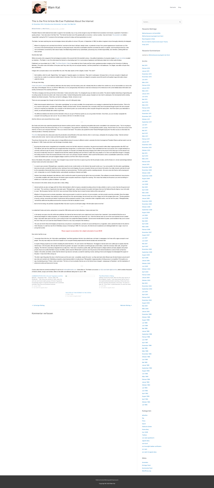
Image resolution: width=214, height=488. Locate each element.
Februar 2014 (146, 85)
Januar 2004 (146, 277)
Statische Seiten (147, 426)
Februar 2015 (146, 68)
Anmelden (145, 462)
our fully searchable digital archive (108, 269)
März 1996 (145, 351)
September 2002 (147, 289)
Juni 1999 (145, 325)
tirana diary (145, 429)
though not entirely (120, 58)
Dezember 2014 (147, 74)
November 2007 (147, 232)
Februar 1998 (146, 337)
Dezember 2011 (146, 113)
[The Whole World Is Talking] (116, 281)
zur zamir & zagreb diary (149, 452)
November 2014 (147, 77)
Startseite (173, 7)
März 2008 (145, 226)
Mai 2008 (145, 221)
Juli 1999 (144, 323)
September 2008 (147, 209)
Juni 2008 (145, 218)
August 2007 (146, 235)
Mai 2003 (145, 283)
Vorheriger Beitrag (38, 305)
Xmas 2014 (145, 44)
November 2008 (147, 204)
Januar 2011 (145, 142)
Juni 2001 (145, 291)
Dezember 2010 (146, 144)
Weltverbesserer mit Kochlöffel (151, 33)
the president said (117, 35)
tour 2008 (145, 432)
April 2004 (145, 272)
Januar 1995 (145, 365)
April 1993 (145, 393)
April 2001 (145, 294)
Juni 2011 (145, 127)
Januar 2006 (145, 260)
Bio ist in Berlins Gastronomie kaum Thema (155, 42)
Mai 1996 (144, 348)
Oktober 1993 (146, 385)
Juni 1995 (145, 359)
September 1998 (147, 334)
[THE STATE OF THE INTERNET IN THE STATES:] (81, 283)
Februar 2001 (146, 297)
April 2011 (145, 133)
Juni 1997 (145, 340)
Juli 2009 (145, 181)
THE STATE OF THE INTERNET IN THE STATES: (78, 292)
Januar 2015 (145, 71)
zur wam (64, 24)
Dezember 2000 (147, 300)
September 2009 (147, 176)
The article (35, 135)
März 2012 (145, 105)
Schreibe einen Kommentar (53, 24)
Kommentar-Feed (147, 468)
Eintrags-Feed (146, 465)
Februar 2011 (146, 139)
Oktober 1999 (146, 317)
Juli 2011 (144, 125)
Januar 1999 (145, 331)
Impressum (115, 480)
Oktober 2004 (146, 269)
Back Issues (46, 28)
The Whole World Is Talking (63, 63)
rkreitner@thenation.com (69, 269)
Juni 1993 (145, 390)
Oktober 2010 (146, 150)
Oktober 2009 (146, 173)
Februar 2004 (146, 275)
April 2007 (145, 246)
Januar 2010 (145, 164)
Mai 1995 (144, 362)
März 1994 (145, 376)
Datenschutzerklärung (102, 480)
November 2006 (147, 249)
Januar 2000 (145, 311)
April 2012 (145, 102)
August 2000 (146, 303)
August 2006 (146, 255)
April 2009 (145, 190)
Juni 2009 (145, 184)
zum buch (145, 443)
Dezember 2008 (147, 201)
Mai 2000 (145, 306)
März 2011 (145, 136)
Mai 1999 (144, 328)
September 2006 (147, 252)
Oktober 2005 (146, 263)
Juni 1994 (145, 373)
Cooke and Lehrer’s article (39, 85)
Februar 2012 (146, 108)
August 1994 (146, 371)
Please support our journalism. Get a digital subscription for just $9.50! (82, 231)
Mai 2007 (145, 243)
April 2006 (145, 257)
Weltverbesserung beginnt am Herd (152, 36)
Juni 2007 (145, 241)
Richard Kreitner (36, 28)
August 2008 (146, 212)
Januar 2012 (145, 110)
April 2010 (145, 156)
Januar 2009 (145, 198)
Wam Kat (54, 7)
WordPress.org (146, 471)
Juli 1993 (144, 388)
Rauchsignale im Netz (148, 39)
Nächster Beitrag (126, 305)
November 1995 (146, 354)
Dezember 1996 (146, 345)
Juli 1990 (144, 405)
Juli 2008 (145, 215)
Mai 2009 (145, 187)
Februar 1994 (146, 379)
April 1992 (145, 399)
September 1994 (147, 368)
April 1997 (145, 342)
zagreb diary (145, 440)
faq (143, 418)
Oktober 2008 (146, 207)
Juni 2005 (145, 266)
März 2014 (145, 82)
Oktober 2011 (146, 119)
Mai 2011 (144, 130)
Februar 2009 (146, 195)
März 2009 (145, 192)
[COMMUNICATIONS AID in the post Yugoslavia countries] (48, 281)
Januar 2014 (145, 88)
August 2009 (146, 178)
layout (144, 423)
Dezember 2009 (147, 167)
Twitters (144, 435)
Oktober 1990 (146, 402)
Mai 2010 (144, 153)
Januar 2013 (145, 94)
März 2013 (145, 91)
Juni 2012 (145, 96)
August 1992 (145, 396)
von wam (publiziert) (148, 438)
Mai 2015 (144, 65)
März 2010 (145, 159)
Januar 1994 (145, 382)
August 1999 (145, 320)
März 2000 (145, 308)
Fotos (143, 421)
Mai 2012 (144, 99)
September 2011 (147, 122)
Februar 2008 (146, 229)
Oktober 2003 (146, 280)
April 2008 (145, 224)
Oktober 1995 (146, 357)
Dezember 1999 (146, 314)
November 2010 (146, 147)
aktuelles (144, 415)
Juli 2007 (145, 238)
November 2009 (147, 170)
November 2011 (146, 116)
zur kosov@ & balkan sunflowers (151, 446)
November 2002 (147, 286)
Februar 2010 (146, 161)
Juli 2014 (144, 79)
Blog (179, 7)
